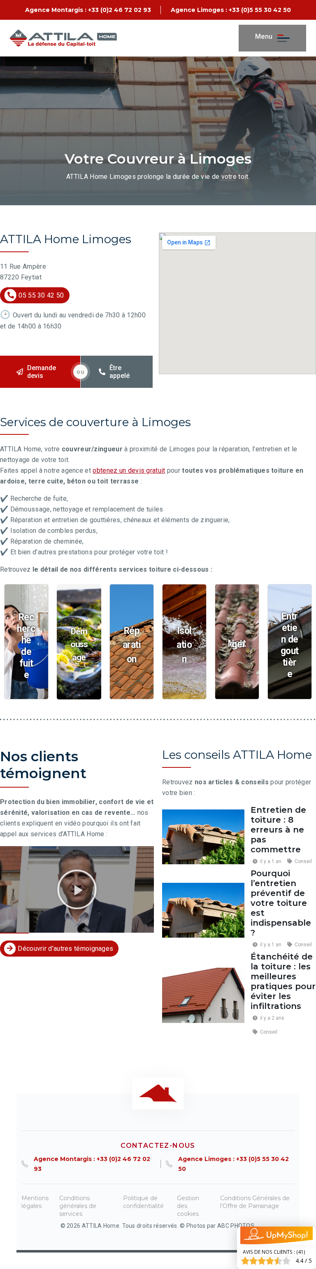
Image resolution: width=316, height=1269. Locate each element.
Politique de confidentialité (143, 1202)
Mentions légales (35, 1202)
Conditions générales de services (77, 1205)
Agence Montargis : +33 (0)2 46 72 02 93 (88, 10)
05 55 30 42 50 (41, 295)
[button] (77, 889)
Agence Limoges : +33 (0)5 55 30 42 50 (231, 10)
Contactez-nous (158, 1145)
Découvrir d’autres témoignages (65, 948)
